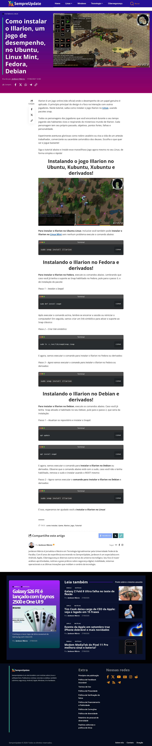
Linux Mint (56, 234)
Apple (68, 605)
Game (60, 525)
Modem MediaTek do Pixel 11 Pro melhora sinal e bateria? (86, 646)
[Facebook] (119, 545)
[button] (132, 4)
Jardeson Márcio (18, 79)
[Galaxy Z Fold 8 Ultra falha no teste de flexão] (130, 593)
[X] (113, 677)
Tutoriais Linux (11, 14)
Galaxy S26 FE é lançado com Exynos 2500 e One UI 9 (33, 596)
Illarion (67, 525)
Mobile (17, 586)
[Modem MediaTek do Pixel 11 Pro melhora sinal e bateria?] (130, 647)
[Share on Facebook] (15, 84)
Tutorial (78, 525)
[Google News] (125, 677)
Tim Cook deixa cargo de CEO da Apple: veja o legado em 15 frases (89, 610)
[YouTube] (118, 677)
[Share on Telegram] (30, 84)
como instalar (51, 525)
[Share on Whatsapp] (25, 84)
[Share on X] (20, 84)
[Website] (116, 545)
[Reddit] (136, 677)
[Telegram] (108, 682)
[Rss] (114, 682)
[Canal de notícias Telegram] (119, 682)
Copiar (118, 250)
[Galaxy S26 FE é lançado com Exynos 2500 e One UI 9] (34, 618)
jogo (72, 525)
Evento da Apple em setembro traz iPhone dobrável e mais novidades (87, 628)
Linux (105, 107)
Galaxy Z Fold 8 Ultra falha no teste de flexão (89, 592)
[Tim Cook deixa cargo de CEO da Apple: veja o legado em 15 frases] (130, 611)
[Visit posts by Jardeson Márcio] (31, 545)
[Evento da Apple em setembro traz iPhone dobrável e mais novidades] (130, 629)
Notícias (26, 586)
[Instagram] (122, 545)
